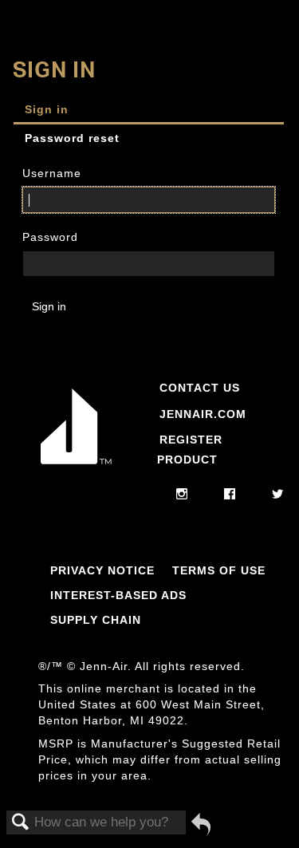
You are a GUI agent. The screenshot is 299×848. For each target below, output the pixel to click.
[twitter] (277, 494)
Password (50, 237)
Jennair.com (202, 414)
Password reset (72, 138)
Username (51, 173)
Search (20, 823)
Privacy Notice (102, 570)
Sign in (47, 109)
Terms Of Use (219, 570)
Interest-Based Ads (118, 595)
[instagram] (182, 494)
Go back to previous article (201, 824)
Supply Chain (95, 619)
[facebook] (230, 494)
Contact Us (199, 387)
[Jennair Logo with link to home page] (76, 467)
